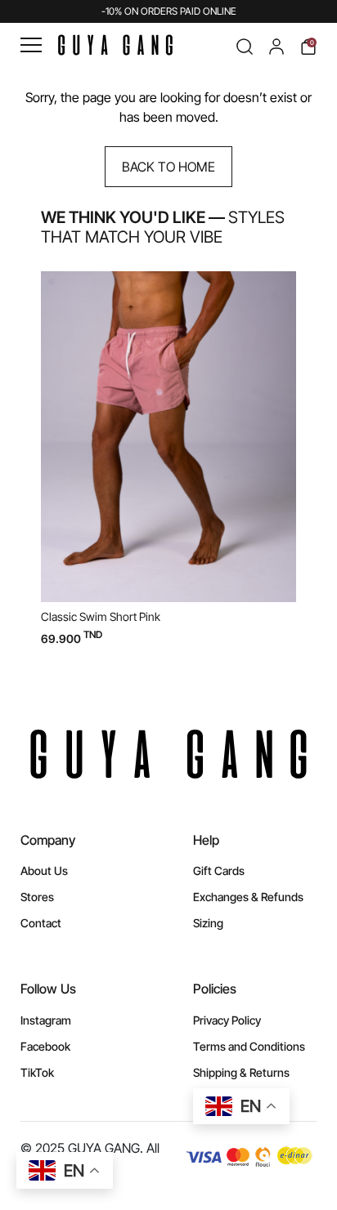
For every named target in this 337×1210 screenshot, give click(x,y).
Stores (37, 897)
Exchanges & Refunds (248, 897)
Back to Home (168, 167)
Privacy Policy (227, 1020)
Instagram (45, 1020)
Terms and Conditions (249, 1046)
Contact (40, 923)
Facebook (45, 1046)
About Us (44, 870)
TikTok (37, 1072)
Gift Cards (219, 870)
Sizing (208, 923)
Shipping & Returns (241, 1072)
